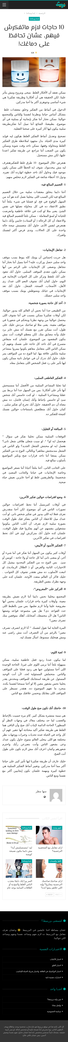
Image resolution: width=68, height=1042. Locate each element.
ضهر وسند (57, 828)
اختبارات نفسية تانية (53, 977)
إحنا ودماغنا (34, 19)
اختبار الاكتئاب (55, 959)
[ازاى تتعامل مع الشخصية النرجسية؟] (49, 835)
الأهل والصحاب (55, 861)
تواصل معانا (56, 1005)
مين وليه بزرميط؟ (54, 999)
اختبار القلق (56, 965)
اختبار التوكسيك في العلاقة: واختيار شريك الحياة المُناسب (38, 971)
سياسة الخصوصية (54, 1011)
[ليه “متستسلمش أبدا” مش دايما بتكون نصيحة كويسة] (19, 835)
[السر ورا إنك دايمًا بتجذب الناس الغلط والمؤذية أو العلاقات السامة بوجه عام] (19, 868)
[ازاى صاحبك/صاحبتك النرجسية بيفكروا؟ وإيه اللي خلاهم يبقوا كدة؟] (49, 868)
